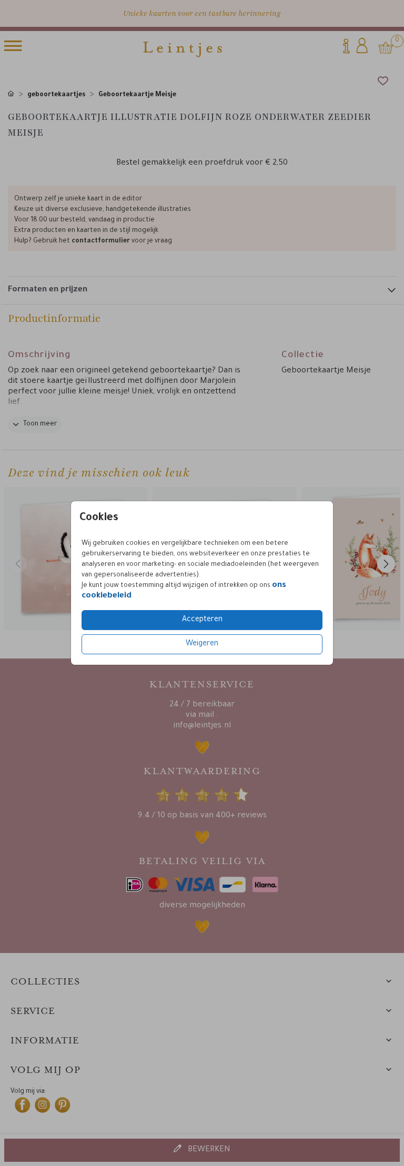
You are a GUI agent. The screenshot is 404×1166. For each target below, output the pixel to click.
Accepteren (202, 620)
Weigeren (202, 644)
